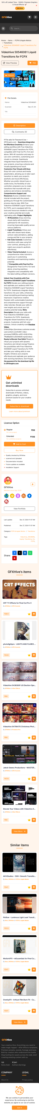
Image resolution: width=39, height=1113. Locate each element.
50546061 (31, 537)
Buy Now (19, 450)
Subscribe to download (19, 406)
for (34, 539)
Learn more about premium (19, 411)
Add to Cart (20, 444)
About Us (4, 1080)
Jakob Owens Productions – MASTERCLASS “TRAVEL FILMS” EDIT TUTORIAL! (19, 768)
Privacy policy (27, 1080)
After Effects (16, 688)
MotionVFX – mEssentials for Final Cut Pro (19, 958)
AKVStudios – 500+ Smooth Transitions (19, 876)
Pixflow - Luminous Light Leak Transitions (19, 917)
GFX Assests (16, 606)
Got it (19, 1108)
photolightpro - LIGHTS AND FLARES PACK (19, 644)
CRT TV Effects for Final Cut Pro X (17, 603)
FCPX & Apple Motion (23, 40)
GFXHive (7, 606)
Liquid (22, 539)
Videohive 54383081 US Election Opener (19, 685)
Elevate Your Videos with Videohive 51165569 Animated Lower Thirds (19, 809)
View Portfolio (19, 509)
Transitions (8, 43)
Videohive (23, 537)
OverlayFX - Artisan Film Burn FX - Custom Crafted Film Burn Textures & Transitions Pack (19, 1000)
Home (3, 40)
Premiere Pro (16, 729)
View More (18, 831)
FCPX (33, 541)
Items (10, 40)
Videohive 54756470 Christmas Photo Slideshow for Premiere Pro (19, 726)
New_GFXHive (9, 879)
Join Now (20, 8)
